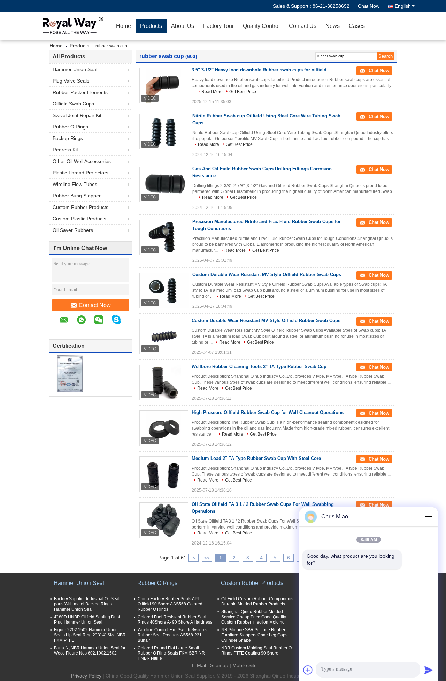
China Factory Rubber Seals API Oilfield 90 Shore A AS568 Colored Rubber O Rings (170, 604)
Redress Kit (65, 149)
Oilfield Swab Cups (73, 104)
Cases (357, 26)
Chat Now (368, 6)
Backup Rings (68, 138)
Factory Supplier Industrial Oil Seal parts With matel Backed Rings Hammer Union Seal (87, 604)
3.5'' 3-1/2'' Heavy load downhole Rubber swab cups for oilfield (259, 69)
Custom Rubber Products (80, 207)
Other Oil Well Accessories (82, 161)
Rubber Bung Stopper (77, 195)
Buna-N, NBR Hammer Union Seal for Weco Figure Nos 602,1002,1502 (89, 650)
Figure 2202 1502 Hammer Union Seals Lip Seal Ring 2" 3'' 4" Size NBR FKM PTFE (90, 635)
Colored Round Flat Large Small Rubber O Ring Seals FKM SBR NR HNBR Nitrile (171, 653)
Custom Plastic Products (79, 218)
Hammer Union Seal (75, 69)
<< (207, 558)
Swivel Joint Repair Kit (77, 115)
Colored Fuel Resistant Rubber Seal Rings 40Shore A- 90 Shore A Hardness (175, 620)
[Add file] (308, 670)
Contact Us (302, 26)
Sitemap (219, 665)
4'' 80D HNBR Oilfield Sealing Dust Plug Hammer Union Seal (87, 620)
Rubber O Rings (70, 127)
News (332, 26)
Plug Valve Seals (71, 81)
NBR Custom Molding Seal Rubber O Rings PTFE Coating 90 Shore (256, 650)
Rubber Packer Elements (80, 92)
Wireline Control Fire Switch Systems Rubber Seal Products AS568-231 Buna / (172, 635)
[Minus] (428, 516)
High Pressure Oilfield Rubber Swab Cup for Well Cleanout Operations (268, 412)
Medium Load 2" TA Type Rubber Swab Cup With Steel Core (256, 458)
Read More (212, 91)
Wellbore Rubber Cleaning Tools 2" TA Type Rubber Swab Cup (259, 366)
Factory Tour (218, 26)
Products (151, 26)
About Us (182, 26)
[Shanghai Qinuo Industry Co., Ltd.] (71, 26)
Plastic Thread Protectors (80, 172)
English (403, 6)
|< (193, 558)
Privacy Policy (86, 676)
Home (123, 26)
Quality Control (261, 26)
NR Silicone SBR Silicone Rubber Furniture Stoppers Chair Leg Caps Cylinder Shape (254, 635)
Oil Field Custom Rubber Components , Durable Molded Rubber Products (258, 601)
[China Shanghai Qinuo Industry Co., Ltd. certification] (70, 373)
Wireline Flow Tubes (75, 184)
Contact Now (95, 305)
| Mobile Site (243, 665)
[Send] (428, 670)
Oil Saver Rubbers (73, 230)
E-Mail (199, 665)
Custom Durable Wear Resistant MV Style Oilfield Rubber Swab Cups (266, 274)
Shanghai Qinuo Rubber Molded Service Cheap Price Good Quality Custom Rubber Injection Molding (253, 617)
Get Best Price (242, 91)
